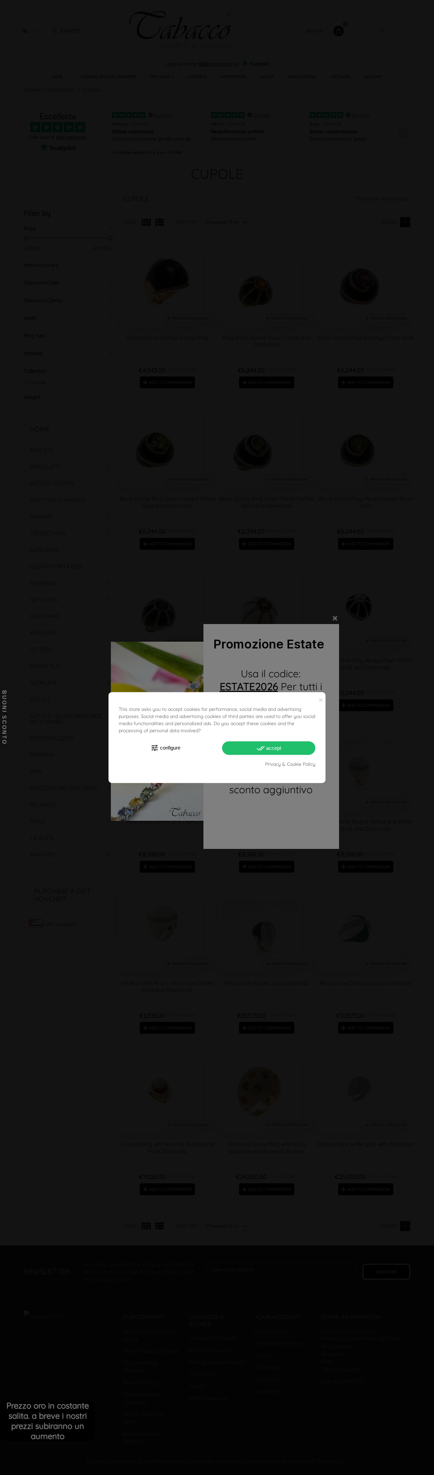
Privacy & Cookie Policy (290, 764)
